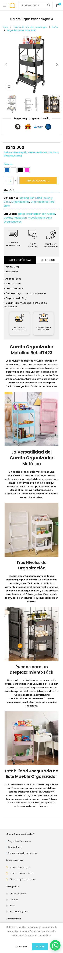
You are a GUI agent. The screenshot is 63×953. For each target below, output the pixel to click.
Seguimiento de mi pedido (22, 853)
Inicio (6, 27)
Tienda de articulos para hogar (30, 27)
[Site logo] (12, 4)
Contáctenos (15, 847)
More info (22, 946)
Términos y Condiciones (23, 879)
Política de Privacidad (21, 873)
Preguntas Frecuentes (19, 841)
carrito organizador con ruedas (36, 214)
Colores (8, 163)
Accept (40, 946)
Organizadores (20, 202)
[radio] (7, 170)
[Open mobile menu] (4, 5)
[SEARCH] (48, 5)
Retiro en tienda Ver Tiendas (43, 329)
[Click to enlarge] (9, 87)
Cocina (24, 198)
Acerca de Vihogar (20, 867)
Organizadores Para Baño (21, 30)
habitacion (20, 217)
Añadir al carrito (38, 180)
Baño (55, 27)
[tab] (20, 260)
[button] (6, 64)
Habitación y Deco (19, 911)
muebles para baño (40, 217)
